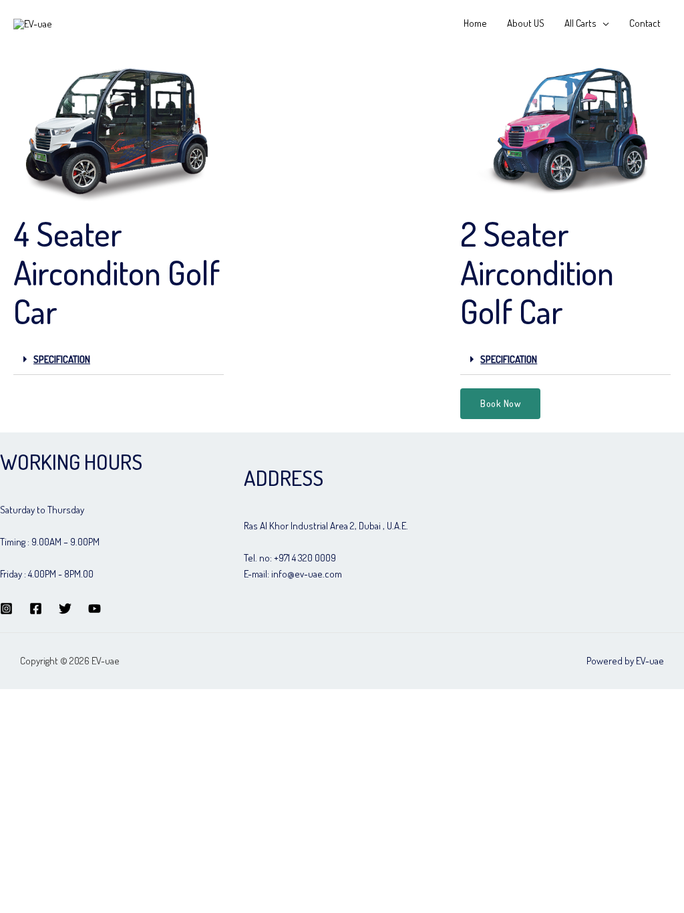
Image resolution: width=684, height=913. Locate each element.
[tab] (118, 359)
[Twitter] (65, 608)
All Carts (580, 23)
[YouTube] (94, 608)
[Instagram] (6, 608)
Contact (645, 23)
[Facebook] (35, 608)
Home (475, 23)
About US (525, 23)
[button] (500, 403)
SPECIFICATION (61, 359)
